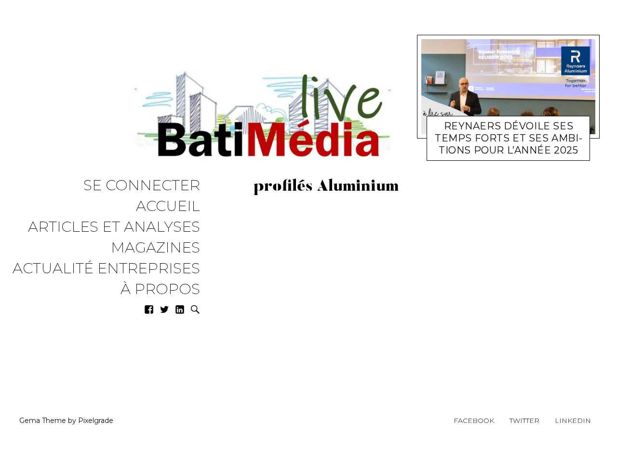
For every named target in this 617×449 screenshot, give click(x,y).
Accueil (168, 206)
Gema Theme (42, 420)
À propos (160, 289)
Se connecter (141, 185)
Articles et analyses (114, 227)
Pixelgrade (95, 420)
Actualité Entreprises (106, 268)
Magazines (155, 247)
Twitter (524, 420)
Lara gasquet (527, 144)
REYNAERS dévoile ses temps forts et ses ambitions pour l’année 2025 (508, 138)
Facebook (474, 420)
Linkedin (573, 420)
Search (195, 309)
